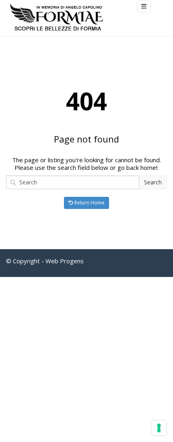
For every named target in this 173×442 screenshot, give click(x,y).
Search (153, 182)
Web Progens (64, 261)
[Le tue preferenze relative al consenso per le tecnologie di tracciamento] (159, 428)
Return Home (89, 202)
